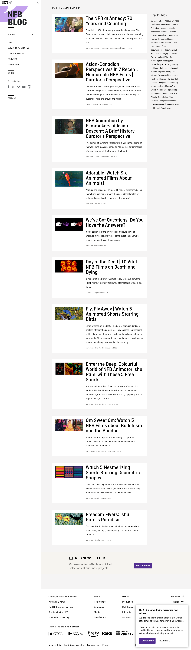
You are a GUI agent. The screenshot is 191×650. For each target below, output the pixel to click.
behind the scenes (159, 39)
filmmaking (164, 61)
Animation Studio (168, 28)
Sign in (11, 73)
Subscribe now (143, 566)
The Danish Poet (158, 104)
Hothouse (163, 68)
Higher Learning (164, 64)
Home (10, 42)
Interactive (155, 72)
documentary (170, 50)
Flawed (154, 64)
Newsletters (100, 617)
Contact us (99, 607)
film (166, 57)
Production (13, 65)
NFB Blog (17, 18)
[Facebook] (8, 87)
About (97, 596)
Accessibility (54, 645)
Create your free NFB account (62, 596)
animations (155, 32)
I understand (147, 641)
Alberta (175, 24)
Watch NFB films (56, 602)
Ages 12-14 (158, 21)
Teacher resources (171, 101)
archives (164, 32)
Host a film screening (58, 617)
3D (152, 21)
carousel (154, 42)
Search (11, 34)
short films (168, 97)
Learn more (164, 641)
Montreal (154, 79)
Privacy (106, 645)
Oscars (173, 90)
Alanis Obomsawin (162, 24)
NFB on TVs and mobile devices (63, 626)
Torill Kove (161, 108)
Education (12, 59)
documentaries (157, 50)
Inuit (173, 72)
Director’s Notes (16, 54)
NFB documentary (170, 82)
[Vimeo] (18, 87)
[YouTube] (23, 87)
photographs (156, 93)
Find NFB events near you (60, 607)
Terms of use (93, 645)
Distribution (127, 607)
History (175, 64)
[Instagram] (29, 87)
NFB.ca (125, 596)
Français (12, 98)
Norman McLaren (158, 86)
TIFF (153, 108)
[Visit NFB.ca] (17, 2)
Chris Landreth (165, 42)
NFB (160, 82)
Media (97, 612)
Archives (126, 617)
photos (165, 93)
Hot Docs (154, 68)
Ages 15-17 (169, 21)
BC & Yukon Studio (171, 35)
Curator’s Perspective (18, 48)
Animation (155, 28)
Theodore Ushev (173, 104)
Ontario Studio (163, 90)
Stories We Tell (157, 101)
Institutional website (74, 645)
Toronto (169, 108)
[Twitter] (13, 87)
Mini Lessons (173, 75)
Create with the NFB (58, 612)
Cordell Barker (161, 46)
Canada (171, 39)
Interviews (165, 72)
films (172, 61)
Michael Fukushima (159, 75)
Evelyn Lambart (157, 57)
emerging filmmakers (169, 53)
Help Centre (100, 602)
